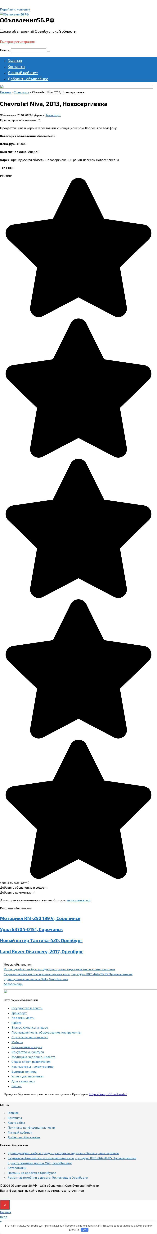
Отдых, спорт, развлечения (31, 1061)
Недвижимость (22, 1017)
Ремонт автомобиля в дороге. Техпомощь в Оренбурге (48, 1177)
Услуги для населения (27, 1076)
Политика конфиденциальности (31, 1127)
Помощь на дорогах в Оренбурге (32, 1172)
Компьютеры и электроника (32, 1066)
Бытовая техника (24, 1071)
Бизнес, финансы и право (29, 1027)
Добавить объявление (28, 78)
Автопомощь (13, 984)
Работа (16, 1022)
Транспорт (53, 115)
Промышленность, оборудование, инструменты (46, 1032)
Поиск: (5, 50)
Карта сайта (16, 1122)
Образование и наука (26, 1047)
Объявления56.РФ (27, 19)
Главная (15, 60)
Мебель (17, 1042)
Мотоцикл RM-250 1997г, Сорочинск (40, 918)
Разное (16, 1086)
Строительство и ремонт (29, 1037)
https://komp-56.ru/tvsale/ (108, 1094)
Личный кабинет (23, 72)
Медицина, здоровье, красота (33, 1057)
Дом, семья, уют (23, 1081)
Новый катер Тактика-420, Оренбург (41, 940)
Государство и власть (27, 1008)
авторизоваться (78, 900)
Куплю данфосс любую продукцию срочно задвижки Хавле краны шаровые (59, 969)
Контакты (16, 66)
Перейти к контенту (15, 9)
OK (84, 1229)
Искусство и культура (27, 1052)
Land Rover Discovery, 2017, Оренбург (41, 951)
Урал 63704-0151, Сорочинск (31, 929)
